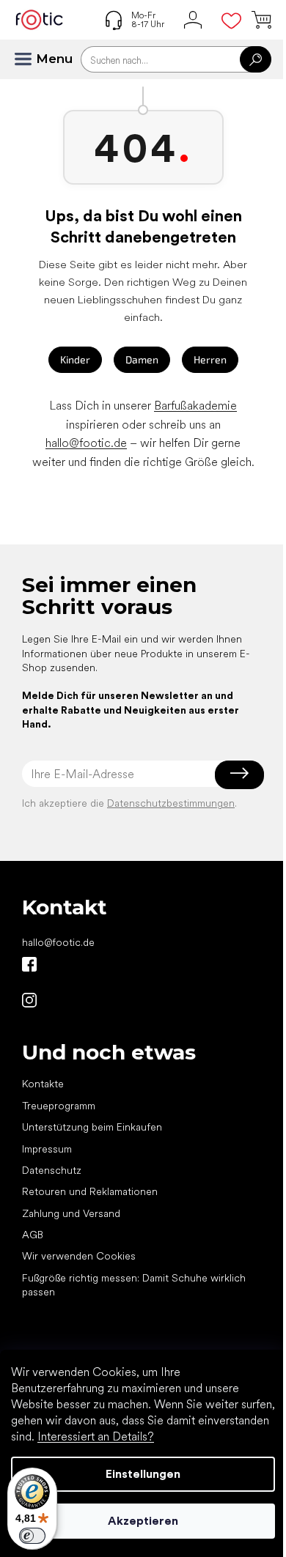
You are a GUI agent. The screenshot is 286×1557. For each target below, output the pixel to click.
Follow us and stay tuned (29, 964)
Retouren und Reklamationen (90, 1191)
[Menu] (29, 59)
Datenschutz (51, 1170)
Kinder (75, 359)
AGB (32, 1234)
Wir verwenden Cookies (79, 1256)
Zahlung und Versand (71, 1213)
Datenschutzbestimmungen (171, 803)
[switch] (32, 1536)
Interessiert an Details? (95, 1436)
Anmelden (239, 774)
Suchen (255, 59)
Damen (141, 359)
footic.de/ (29, 1000)
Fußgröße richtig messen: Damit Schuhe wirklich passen (134, 1285)
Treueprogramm (58, 1106)
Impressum (47, 1149)
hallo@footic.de (86, 443)
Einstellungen (143, 1474)
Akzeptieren (143, 1521)
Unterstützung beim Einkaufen (92, 1127)
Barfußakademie (195, 406)
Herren (210, 359)
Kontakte (43, 1084)
